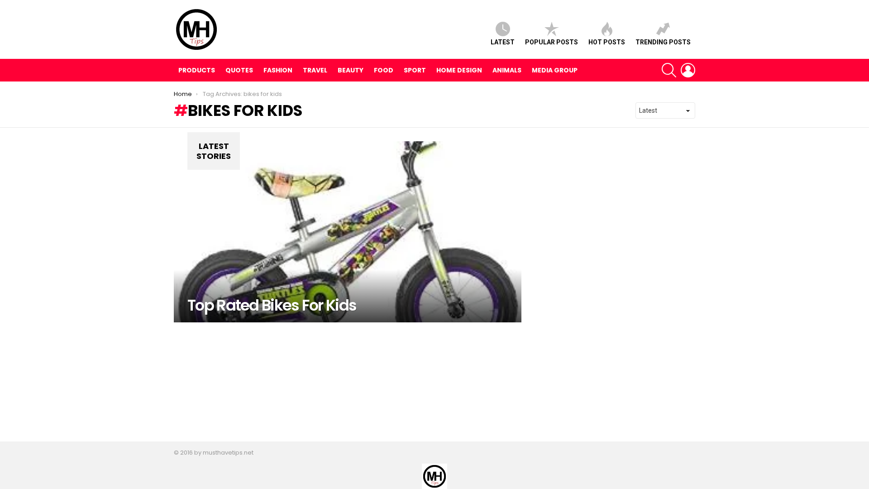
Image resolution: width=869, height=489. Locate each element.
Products (196, 70)
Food (383, 70)
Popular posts (551, 42)
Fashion (277, 70)
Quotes (239, 70)
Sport (415, 70)
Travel (315, 70)
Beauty (350, 70)
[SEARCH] (669, 70)
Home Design (459, 70)
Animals (506, 70)
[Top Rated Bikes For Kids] (347, 231)
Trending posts (663, 42)
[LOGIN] (688, 70)
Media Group (555, 70)
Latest (503, 42)
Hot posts (606, 42)
